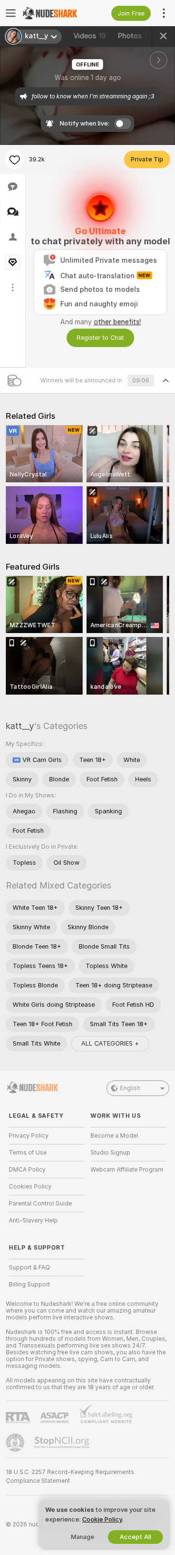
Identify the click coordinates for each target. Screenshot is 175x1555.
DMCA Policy (27, 1169)
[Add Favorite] (14, 159)
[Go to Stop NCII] (62, 1442)
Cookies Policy (30, 1186)
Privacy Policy (29, 1135)
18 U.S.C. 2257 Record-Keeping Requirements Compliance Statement (70, 1476)
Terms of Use (28, 1152)
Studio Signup (110, 1152)
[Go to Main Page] (54, 13)
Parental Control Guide (40, 1203)
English (130, 1088)
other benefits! (117, 322)
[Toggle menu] (10, 13)
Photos (136, 36)
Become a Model (114, 1135)
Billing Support (29, 1284)
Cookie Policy (102, 1519)
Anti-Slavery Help (33, 1220)
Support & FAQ (29, 1267)
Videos (89, 36)
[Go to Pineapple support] (16, 1442)
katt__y (20, 726)
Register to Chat (100, 337)
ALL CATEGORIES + (110, 1043)
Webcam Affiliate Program (126, 1169)
